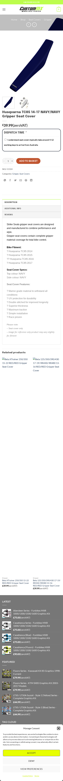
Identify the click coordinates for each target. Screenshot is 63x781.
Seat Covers (35, 19)
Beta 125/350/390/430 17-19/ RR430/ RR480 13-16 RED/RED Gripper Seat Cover (46, 583)
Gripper (48, 19)
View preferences (31, 769)
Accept (31, 753)
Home (14, 19)
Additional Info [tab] (13, 209)
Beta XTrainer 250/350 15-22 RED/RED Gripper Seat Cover (15, 581)
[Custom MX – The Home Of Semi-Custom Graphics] (31, 9)
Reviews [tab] (9, 215)
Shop (23, 19)
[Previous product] (34, 24)
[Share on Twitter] (15, 180)
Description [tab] (11, 202)
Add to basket (28, 161)
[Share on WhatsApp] (4, 180)
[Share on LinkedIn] (31, 180)
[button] (58, 728)
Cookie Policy (28, 776)
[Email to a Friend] (20, 180)
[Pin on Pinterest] (26, 180)
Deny (31, 761)
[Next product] (28, 24)
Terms (36, 776)
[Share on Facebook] (10, 180)
